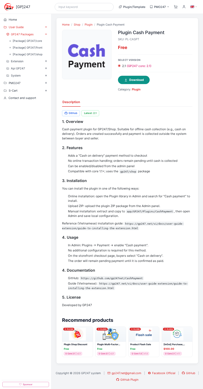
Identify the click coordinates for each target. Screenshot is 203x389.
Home (66, 24)
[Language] (193, 7)
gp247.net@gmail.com (126, 373)
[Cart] (176, 6)
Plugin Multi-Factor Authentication (107, 344)
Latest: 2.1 (90, 113)
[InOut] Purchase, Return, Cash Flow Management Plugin (175, 344)
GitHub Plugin (129, 379)
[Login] (184, 6)
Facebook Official (163, 373)
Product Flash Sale (140, 344)
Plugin (89, 24)
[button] (89, 333)
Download (136, 80)
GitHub (73, 113)
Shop (77, 24)
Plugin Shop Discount (75, 344)
